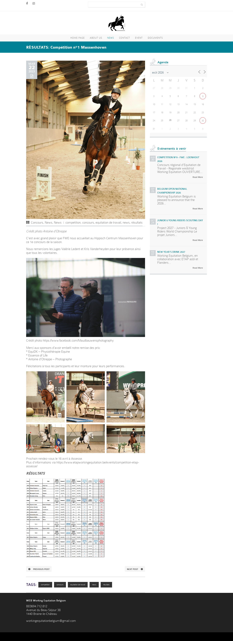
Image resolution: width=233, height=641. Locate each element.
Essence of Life (38, 355)
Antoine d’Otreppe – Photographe (49, 359)
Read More (198, 177)
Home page (77, 38)
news (126, 222)
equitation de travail (108, 222)
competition (73, 222)
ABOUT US (96, 38)
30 (203, 120)
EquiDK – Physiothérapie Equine (49, 351)
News (110, 38)
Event (139, 38)
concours (88, 222)
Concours (37, 222)
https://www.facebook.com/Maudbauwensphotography (78, 340)
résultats (136, 222)
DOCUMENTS (155, 38)
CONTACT (124, 38)
